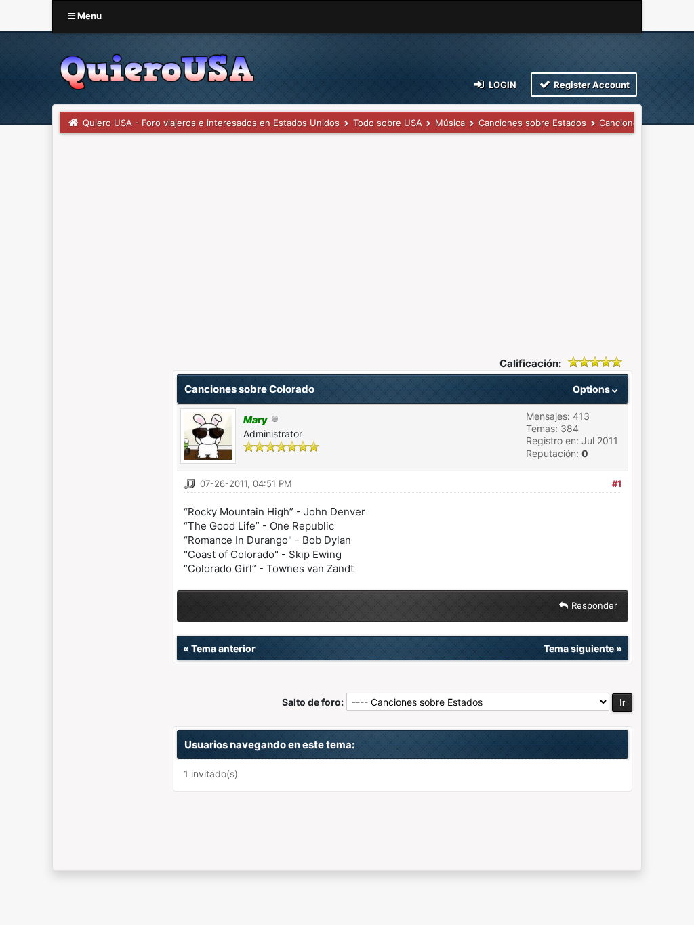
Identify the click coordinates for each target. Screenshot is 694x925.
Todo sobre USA (387, 122)
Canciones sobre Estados (532, 122)
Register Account (591, 84)
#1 (616, 483)
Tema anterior (223, 648)
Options (592, 389)
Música (450, 122)
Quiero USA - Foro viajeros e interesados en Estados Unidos (211, 122)
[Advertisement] (347, 235)
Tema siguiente (579, 648)
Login (501, 84)
